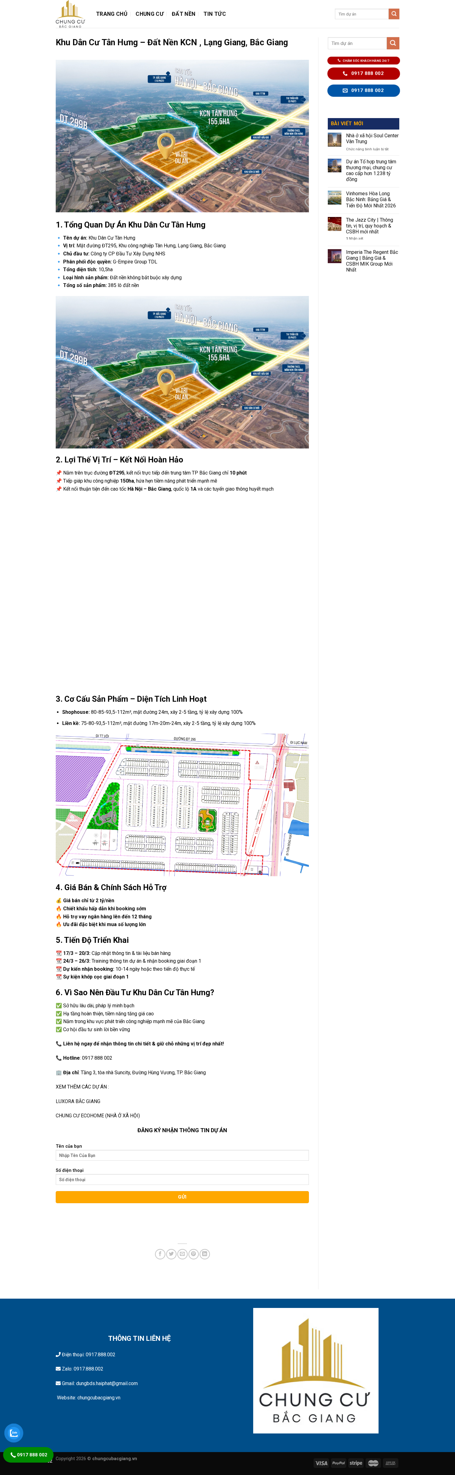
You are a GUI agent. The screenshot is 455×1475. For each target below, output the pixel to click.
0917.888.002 (100, 1355)
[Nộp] (394, 14)
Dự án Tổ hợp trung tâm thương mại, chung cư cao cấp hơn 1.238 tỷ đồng (371, 171)
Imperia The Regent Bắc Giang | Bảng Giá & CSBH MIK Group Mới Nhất (372, 261)
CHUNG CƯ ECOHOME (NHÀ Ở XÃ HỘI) (98, 1116)
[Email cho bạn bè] (182, 1254)
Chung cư (150, 14)
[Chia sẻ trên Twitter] (171, 1254)
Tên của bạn (69, 1146)
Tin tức (214, 14)
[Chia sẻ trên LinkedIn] (204, 1254)
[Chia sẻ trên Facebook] (160, 1254)
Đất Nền (183, 14)
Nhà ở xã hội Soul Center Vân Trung (372, 138)
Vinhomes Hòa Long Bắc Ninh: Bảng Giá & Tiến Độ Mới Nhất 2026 (371, 199)
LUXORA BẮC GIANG (78, 1101)
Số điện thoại (70, 1170)
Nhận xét (354, 238)
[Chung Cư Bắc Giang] (71, 14)
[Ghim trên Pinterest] (193, 1254)
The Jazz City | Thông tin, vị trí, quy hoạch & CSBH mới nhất (369, 226)
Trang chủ (112, 14)
